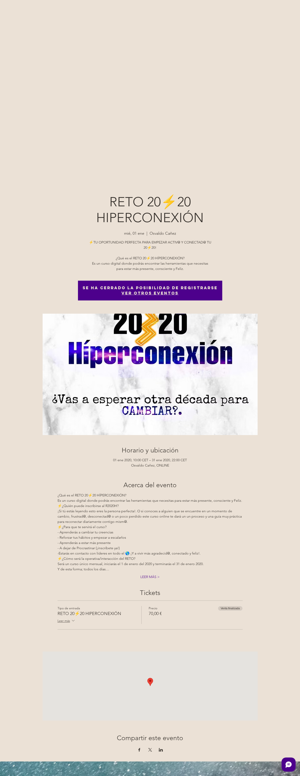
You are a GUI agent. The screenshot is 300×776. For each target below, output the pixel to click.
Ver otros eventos (150, 293)
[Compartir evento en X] (150, 750)
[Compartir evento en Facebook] (139, 750)
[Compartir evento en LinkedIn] (161, 750)
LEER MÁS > (150, 577)
